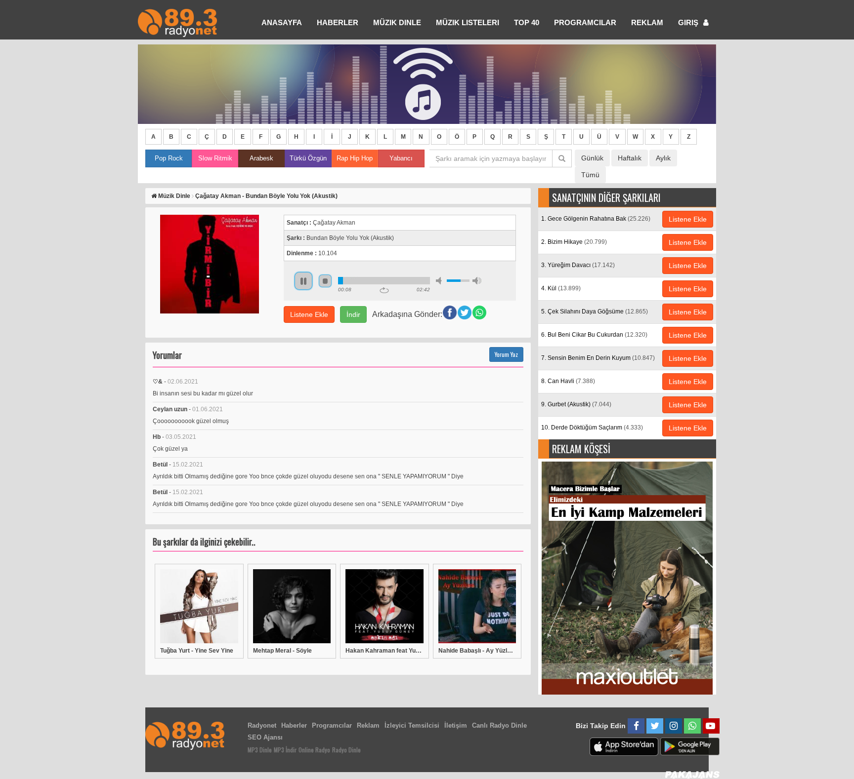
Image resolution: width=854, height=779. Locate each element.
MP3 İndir (285, 749)
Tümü (590, 175)
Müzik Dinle (397, 22)
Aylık (663, 158)
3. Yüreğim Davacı (578, 265)
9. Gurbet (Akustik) (576, 404)
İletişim (455, 725)
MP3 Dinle (260, 749)
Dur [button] (325, 281)
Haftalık (629, 158)
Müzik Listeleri (467, 22)
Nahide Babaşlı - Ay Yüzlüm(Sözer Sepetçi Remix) (477, 650)
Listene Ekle (309, 314)
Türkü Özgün (308, 158)
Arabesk (261, 158)
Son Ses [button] (476, 280)
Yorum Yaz (506, 354)
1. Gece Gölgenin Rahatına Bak (595, 218)
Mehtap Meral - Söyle (282, 650)
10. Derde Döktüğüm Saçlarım (592, 427)
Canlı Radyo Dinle (499, 725)
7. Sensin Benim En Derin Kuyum (598, 357)
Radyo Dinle (346, 749)
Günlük (592, 158)
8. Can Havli (568, 381)
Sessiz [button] (440, 280)
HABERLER (337, 22)
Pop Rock (169, 158)
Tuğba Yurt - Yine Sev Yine (196, 650)
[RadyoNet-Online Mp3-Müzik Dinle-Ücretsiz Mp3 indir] (177, 21)
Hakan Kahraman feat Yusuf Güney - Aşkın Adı (384, 650)
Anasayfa (281, 22)
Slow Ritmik (215, 158)
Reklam (647, 22)
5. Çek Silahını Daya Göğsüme (594, 311)
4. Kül (561, 288)
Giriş (689, 22)
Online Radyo (314, 749)
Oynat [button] (303, 281)
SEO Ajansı (265, 737)
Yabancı (401, 158)
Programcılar (585, 22)
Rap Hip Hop (355, 158)
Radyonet (262, 725)
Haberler (294, 725)
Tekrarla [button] (384, 290)
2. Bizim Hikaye (574, 241)
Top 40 (526, 22)
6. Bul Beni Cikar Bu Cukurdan (594, 334)
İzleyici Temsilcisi (411, 725)
